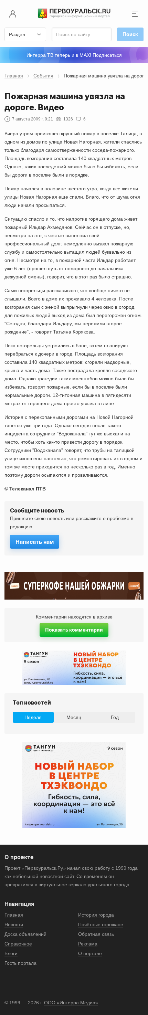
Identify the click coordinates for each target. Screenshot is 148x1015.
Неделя (33, 717)
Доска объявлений (25, 934)
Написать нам (34, 541)
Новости (13, 924)
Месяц (73, 717)
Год (115, 717)
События (43, 75)
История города (96, 915)
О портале (90, 953)
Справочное (18, 944)
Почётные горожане (100, 924)
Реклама (87, 944)
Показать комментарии (74, 630)
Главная (13, 75)
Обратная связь (96, 934)
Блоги (11, 953)
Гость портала (20, 963)
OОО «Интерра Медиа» (71, 1002)
